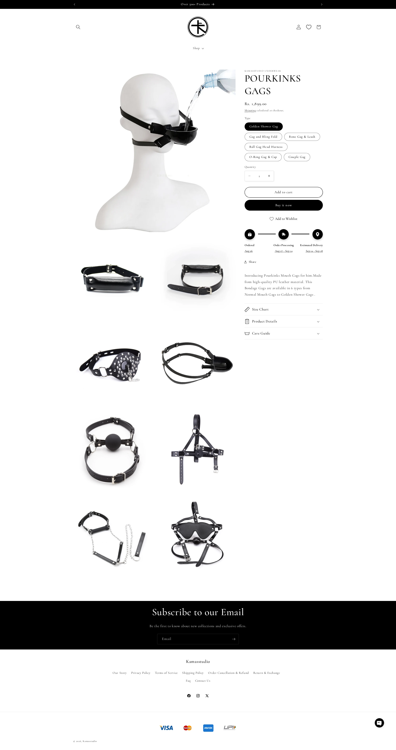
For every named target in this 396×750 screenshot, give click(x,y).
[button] (78, 27)
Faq (188, 680)
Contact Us (202, 680)
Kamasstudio (90, 740)
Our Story (120, 673)
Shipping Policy (193, 673)
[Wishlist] (309, 27)
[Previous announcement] (74, 4)
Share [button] (252, 262)
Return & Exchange (266, 673)
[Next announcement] (321, 4)
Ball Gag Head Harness (266, 147)
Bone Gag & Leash (302, 136)
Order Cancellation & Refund (228, 673)
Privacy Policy (140, 673)
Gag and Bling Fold (263, 136)
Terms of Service (166, 673)
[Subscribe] (234, 639)
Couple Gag (297, 157)
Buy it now (283, 205)
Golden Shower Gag (263, 126)
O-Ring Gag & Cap (263, 157)
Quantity (250, 167)
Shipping (250, 110)
